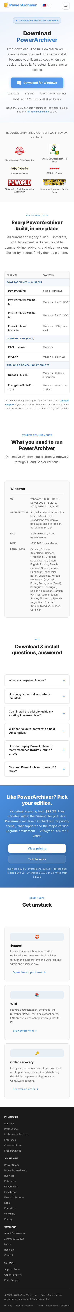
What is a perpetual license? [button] (27, 680)
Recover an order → (25, 1088)
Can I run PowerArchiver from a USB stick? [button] (32, 769)
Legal (7, 1202)
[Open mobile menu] (66, 6)
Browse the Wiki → (25, 1030)
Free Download (12, 1150)
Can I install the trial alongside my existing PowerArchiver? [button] (31, 713)
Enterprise (10, 1139)
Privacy (8, 1305)
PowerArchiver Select (20, 821)
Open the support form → (29, 972)
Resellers (9, 1249)
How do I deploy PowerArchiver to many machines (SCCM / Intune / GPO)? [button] (31, 749)
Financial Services (14, 1197)
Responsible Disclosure (58, 1305)
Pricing (8, 1219)
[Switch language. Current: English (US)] (46, 5)
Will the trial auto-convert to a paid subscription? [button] (32, 730)
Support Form (12, 1269)
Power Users (11, 1164)
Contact (8, 1255)
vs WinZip (9, 1213)
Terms (40, 1305)
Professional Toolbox (16, 1134)
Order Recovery (13, 1274)
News (7, 1244)
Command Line (12, 1145)
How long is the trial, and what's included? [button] (29, 696)
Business (9, 1123)
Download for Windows (40, 83)
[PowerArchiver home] (20, 5)
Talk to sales (37, 859)
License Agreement (24, 1305)
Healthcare (10, 1192)
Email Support (12, 1280)
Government (11, 1186)
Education (9, 1208)
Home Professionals (15, 1170)
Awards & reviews (14, 1238)
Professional (11, 1128)
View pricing (37, 848)
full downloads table (38, 111)
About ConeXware (14, 1233)
